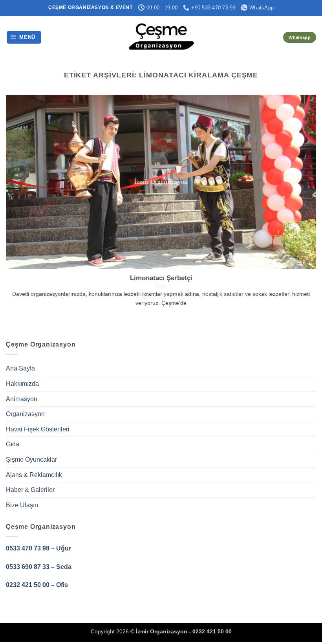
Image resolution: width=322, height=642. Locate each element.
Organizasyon (25, 414)
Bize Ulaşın (22, 505)
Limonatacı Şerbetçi (161, 278)
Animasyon (21, 399)
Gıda (12, 444)
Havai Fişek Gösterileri (38, 429)
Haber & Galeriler (30, 489)
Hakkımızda (22, 383)
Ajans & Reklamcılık (34, 474)
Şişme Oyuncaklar (31, 459)
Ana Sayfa (20, 368)
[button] (24, 37)
